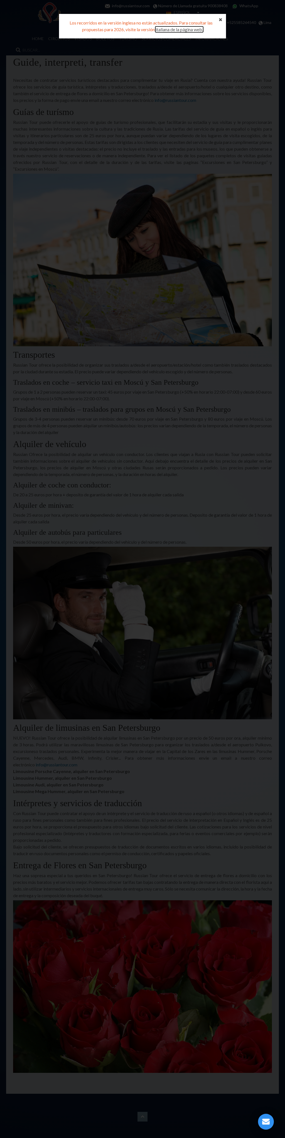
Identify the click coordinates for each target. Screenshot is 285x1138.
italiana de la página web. (179, 29)
